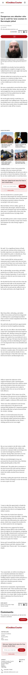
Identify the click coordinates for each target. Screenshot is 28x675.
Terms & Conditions (6, 633)
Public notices (4, 639)
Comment (23, 619)
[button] (3, 2)
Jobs (2, 638)
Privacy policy (4, 636)
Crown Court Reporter (7, 25)
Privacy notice (11, 190)
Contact (3, 635)
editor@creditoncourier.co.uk (11, 672)
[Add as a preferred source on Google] (13, 32)
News (2, 12)
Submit (22, 186)
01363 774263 (8, 669)
